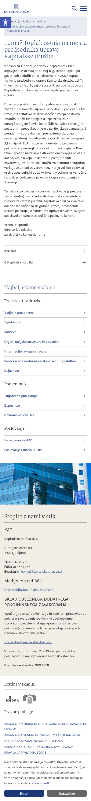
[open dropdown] (81, 251)
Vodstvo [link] (10, 332)
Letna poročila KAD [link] (18, 440)
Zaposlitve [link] (12, 405)
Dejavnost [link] (11, 371)
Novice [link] (26, 21)
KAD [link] (39, 21)
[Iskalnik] (74, 8)
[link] (12, 699)
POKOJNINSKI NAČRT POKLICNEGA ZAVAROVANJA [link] (38, 747)
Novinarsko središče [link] (19, 415)
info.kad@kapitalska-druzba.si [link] (39, 571)
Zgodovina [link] (12, 322)
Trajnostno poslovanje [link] (20, 396)
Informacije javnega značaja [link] (25, 351)
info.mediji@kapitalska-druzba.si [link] (28, 590)
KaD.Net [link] (10, 251)
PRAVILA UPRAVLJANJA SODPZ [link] (25, 752)
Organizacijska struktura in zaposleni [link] (32, 342)
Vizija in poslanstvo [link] (19, 313)
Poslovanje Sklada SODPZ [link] (23, 450)
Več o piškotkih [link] (42, 783)
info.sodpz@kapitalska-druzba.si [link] (28, 642)
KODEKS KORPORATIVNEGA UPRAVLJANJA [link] (33, 741)
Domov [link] (11, 21)
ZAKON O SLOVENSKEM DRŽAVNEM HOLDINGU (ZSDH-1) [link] (44, 735)
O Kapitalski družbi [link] (18, 262)
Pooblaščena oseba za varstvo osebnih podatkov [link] (40, 361)
